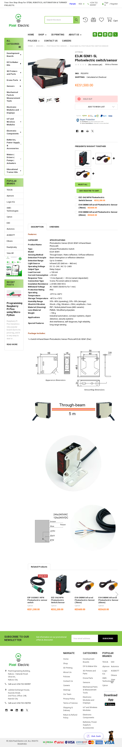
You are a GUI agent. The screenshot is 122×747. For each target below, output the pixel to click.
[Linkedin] (105, 34)
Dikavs (9, 241)
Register (114, 4)
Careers (66, 41)
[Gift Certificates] (94, 19)
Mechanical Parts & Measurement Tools (13, 96)
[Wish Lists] (102, 19)
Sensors (10, 86)
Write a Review (111, 64)
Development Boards (13, 54)
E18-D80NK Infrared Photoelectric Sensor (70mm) (85, 600)
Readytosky (12, 247)
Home (31, 34)
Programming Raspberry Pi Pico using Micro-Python (14, 309)
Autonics (10, 229)
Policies (32, 41)
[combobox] (62, 20)
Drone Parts (12, 80)
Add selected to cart (89, 191)
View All (10, 253)
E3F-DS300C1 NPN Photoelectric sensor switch (37, 600)
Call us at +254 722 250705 (19, 703)
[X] (115, 34)
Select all (82, 185)
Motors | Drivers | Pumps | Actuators (11, 158)
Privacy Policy (69, 699)
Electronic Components (13, 132)
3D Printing (57, 34)
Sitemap (66, 690)
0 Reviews (54, 227)
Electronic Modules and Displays (13, 110)
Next (117, 594)
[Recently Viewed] (86, 19)
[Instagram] (95, 34)
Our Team (67, 694)
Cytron (9, 217)
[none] (49, 72)
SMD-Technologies (12, 209)
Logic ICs (11, 202)
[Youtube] (100, 34)
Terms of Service (70, 703)
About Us (74, 34)
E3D (8, 223)
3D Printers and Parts (12, 72)
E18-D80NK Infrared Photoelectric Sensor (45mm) (108, 600)
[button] (14, 266)
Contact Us (51, 41)
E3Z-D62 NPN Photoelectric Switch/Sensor (58, 600)
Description (37, 227)
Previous (29, 594)
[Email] (82, 131)
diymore (10, 196)
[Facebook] (110, 34)
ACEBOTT (11, 235)
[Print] (87, 131)
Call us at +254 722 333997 (19, 684)
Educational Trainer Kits (12, 170)
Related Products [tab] (39, 567)
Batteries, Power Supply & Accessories (13, 144)
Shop (41, 34)
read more (12, 344)
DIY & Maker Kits (12, 63)
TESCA (9, 190)
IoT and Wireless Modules (11, 122)
